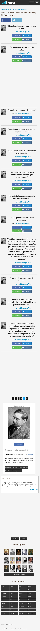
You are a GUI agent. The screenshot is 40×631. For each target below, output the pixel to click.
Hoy (29, 610)
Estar (20, 596)
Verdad (4, 596)
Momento (30, 613)
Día (11, 596)
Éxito (12, 586)
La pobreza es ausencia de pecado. (22, 110)
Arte (11, 606)
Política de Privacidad (15, 629)
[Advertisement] (20, 86)
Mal (3, 606)
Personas (30, 600)
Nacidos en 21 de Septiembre (13, 471)
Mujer (3, 600)
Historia (21, 610)
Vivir (20, 600)
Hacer (12, 590)
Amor (3, 590)
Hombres (21, 590)
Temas (23, 538)
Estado (4, 613)
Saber (29, 603)
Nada (29, 586)
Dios (11, 593)
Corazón (21, 603)
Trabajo (12, 610)
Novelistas (8, 467)
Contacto (24, 629)
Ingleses (15, 467)
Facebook (4, 629)
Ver (11, 603)
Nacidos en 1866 (23, 467)
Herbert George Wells (20, 9)
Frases (3, 9)
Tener (29, 593)
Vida (3, 586)
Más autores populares (19, 574)
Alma (3, 610)
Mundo (21, 586)
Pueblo (21, 613)
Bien (29, 590)
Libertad (12, 600)
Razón (12, 613)
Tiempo (4, 593)
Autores (8, 9)
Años (29, 606)
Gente (20, 593)
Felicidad (21, 606)
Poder (29, 596)
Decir (3, 603)
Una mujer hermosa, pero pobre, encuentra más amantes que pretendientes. (22, 174)
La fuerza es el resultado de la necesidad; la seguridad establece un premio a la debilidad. (22, 302)
